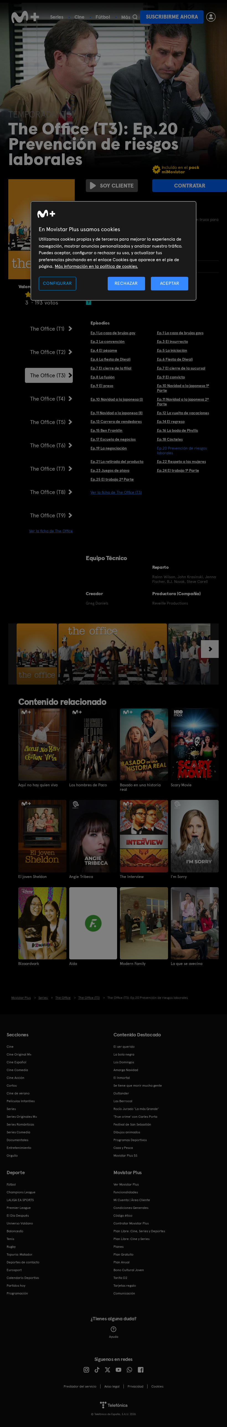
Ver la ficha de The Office (51, 531)
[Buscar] (135, 16)
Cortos (12, 1085)
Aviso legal (112, 1386)
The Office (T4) (47, 398)
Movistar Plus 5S (125, 1155)
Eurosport (14, 1270)
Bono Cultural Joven (129, 1270)
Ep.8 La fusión (103, 377)
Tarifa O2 (120, 1278)
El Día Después (18, 1216)
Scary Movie (181, 785)
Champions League (21, 1192)
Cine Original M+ (19, 1054)
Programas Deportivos (130, 1140)
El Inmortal (122, 1078)
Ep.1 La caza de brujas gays (180, 333)
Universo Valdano (20, 1223)
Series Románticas (20, 1124)
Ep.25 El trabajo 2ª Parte (112, 479)
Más (125, 17)
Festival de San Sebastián (132, 1124)
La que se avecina (186, 963)
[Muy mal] (28, 294)
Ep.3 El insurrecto (172, 341)
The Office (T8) (48, 492)
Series (56, 17)
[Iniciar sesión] (211, 17)
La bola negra (124, 1054)
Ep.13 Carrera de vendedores (116, 421)
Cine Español (16, 1062)
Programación (17, 1293)
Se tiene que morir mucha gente (138, 1085)
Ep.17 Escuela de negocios (113, 439)
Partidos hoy (16, 1286)
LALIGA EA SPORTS (20, 1200)
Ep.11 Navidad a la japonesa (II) (117, 413)
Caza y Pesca (123, 1148)
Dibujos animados (127, 1132)
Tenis (10, 1239)
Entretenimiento (19, 1148)
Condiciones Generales (131, 1208)
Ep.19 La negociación (109, 448)
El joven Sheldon (32, 876)
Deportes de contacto (23, 1262)
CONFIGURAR (57, 283)
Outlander (121, 1093)
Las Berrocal (123, 1101)
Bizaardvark (28, 963)
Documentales (17, 1140)
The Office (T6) (48, 445)
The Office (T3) (48, 375)
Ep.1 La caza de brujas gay (113, 333)
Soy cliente (117, 185)
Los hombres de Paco (88, 785)
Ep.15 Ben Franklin (106, 430)
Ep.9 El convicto (171, 377)
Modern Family (132, 963)
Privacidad (135, 1386)
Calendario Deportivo (23, 1278)
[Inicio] (25, 17)
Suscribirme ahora (172, 17)
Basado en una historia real (140, 787)
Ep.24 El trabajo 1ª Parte (178, 470)
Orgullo (12, 1155)
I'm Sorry (179, 876)
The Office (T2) (48, 352)
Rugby (11, 1247)
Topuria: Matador (19, 1254)
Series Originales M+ (22, 1117)
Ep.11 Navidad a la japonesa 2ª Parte (183, 401)
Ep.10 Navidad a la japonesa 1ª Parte (183, 388)
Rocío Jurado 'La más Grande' (136, 1109)
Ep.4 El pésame (104, 350)
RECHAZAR (126, 283)
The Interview (132, 876)
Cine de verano (18, 1093)
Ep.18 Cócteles (170, 439)
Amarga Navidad (126, 1070)
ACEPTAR (169, 283)
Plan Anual (122, 1262)
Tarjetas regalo (125, 1286)
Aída (73, 963)
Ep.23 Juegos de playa (110, 470)
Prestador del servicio (80, 1386)
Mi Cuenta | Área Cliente (132, 1200)
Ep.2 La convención (108, 341)
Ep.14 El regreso (171, 421)
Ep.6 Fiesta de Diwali (175, 359)
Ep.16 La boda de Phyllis (177, 430)
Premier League (19, 1208)
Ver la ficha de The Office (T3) (116, 492)
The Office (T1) (47, 328)
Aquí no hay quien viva (38, 785)
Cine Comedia (17, 1070)
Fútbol (103, 17)
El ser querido (124, 1047)
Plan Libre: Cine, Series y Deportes (139, 1231)
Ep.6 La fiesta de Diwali (110, 359)
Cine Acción (15, 1078)
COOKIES (157, 1386)
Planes (118, 1247)
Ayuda (113, 1337)
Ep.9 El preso (102, 385)
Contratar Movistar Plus (131, 1223)
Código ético (123, 1216)
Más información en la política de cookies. (96, 266)
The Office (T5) (48, 422)
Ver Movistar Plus (126, 1184)
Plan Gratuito (123, 1254)
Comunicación (124, 1293)
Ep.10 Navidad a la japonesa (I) (117, 399)
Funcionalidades (126, 1192)
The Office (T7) (47, 468)
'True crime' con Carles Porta (135, 1117)
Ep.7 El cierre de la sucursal (181, 368)
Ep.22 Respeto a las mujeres (181, 461)
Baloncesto (15, 1231)
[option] (37, 654)
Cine (79, 17)
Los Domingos (124, 1062)
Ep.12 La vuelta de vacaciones (183, 413)
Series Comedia (18, 1132)
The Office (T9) (48, 515)
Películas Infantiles (21, 1101)
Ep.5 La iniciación (172, 350)
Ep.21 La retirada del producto (117, 461)
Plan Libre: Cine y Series (131, 1239)
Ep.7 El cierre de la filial (111, 368)
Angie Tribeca (81, 876)
